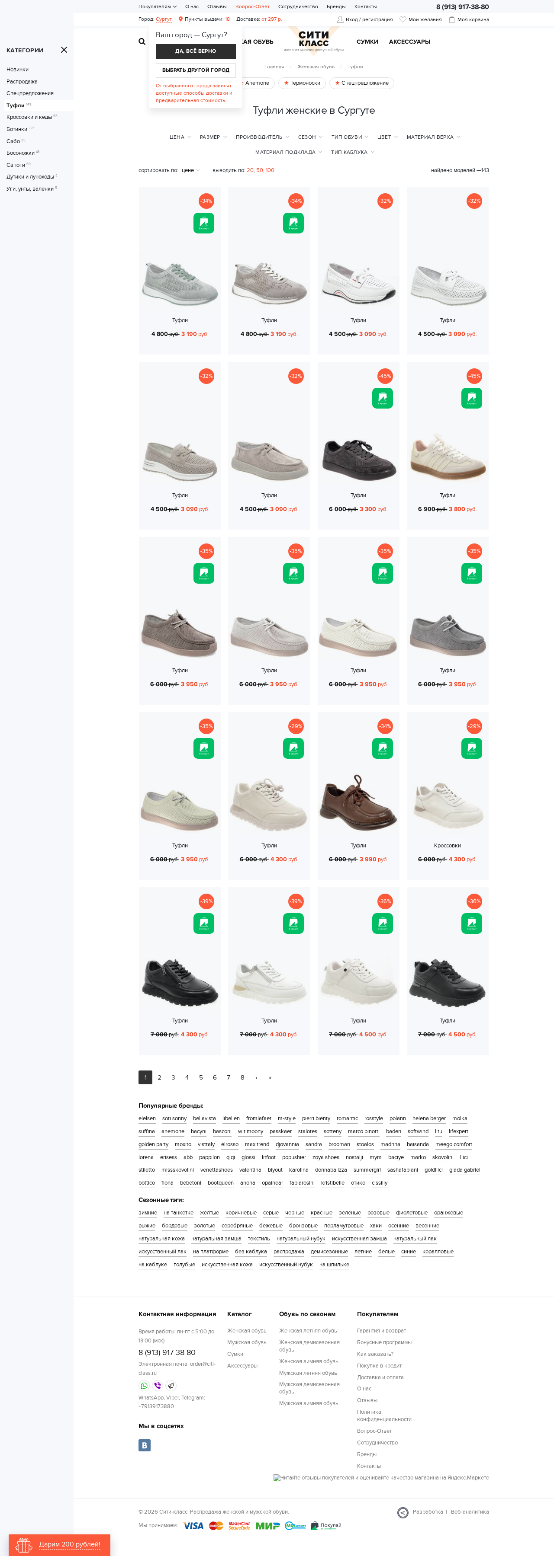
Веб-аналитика (470, 1511)
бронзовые (303, 1225)
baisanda (418, 1144)
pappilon (209, 1157)
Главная (274, 67)
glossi (248, 1157)
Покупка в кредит (379, 1365)
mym (376, 1157)
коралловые (438, 1251)
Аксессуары (409, 42)
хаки (376, 1225)
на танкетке (178, 1212)
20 (250, 170)
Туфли (19, 105)
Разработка (428, 1511)
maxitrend (257, 1144)
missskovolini (177, 1169)
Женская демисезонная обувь (309, 1346)
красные (321, 1212)
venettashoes (216, 1169)
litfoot (269, 1157)
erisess (168, 1157)
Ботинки (20, 129)
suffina (146, 1131)
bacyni (198, 1131)
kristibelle (333, 1182)
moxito (183, 1144)
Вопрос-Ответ (252, 6)
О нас (192, 6)
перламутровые (344, 1225)
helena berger (429, 1118)
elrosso (229, 1144)
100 (270, 170)
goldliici (434, 1169)
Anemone (256, 83)
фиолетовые (412, 1212)
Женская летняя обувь (308, 1330)
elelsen (147, 1118)
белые (386, 1251)
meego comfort (453, 1144)
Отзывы (217, 6)
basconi (222, 1131)
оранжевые (448, 1212)
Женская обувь (316, 67)
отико (358, 1182)
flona (167, 1182)
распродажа (289, 1251)
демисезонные (329, 1251)
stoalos (365, 1144)
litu (438, 1131)
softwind (418, 1131)
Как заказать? (375, 1354)
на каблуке (152, 1264)
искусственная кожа (227, 1264)
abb (188, 1157)
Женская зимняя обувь (308, 1361)
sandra (314, 1144)
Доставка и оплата (380, 1377)
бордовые (174, 1225)
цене (188, 170)
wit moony (250, 1131)
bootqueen (221, 1182)
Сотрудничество (298, 6)
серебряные (237, 1225)
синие (408, 1251)
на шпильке (334, 1264)
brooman (339, 1144)
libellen (231, 1118)
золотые (204, 1225)
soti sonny (174, 1118)
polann (398, 1118)
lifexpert (458, 1131)
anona (247, 1182)
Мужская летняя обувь (308, 1373)
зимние (147, 1212)
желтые (209, 1212)
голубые (184, 1264)
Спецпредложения (30, 93)
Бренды (336, 6)
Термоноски (304, 83)
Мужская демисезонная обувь (309, 1388)
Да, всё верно (195, 51)
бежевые (271, 1225)
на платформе (211, 1251)
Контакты (365, 6)
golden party (153, 1144)
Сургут (164, 19)
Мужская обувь (247, 42)
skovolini (443, 1157)
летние (363, 1251)
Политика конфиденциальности (384, 1416)
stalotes (307, 1131)
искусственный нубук (286, 1264)
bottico (146, 1182)
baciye (396, 1157)
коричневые (241, 1212)
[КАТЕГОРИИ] (64, 50)
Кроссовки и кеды (32, 117)
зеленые (350, 1212)
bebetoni (190, 1182)
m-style (287, 1118)
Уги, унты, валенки (31, 189)
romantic (347, 1118)
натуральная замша (216, 1238)
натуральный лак (415, 1238)
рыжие (146, 1225)
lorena (146, 1157)
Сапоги (18, 165)
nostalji (354, 1157)
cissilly (379, 1182)
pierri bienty (316, 1118)
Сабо (16, 141)
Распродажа (22, 82)
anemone (172, 1131)
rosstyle (373, 1118)
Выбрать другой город (196, 70)
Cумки (367, 42)
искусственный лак (162, 1251)
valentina (250, 1169)
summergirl (367, 1169)
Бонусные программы (384, 1342)
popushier (294, 1157)
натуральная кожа (161, 1238)
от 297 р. (259, 19)
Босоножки (22, 153)
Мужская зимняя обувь (308, 1403)
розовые (378, 1212)
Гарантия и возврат (381, 1330)
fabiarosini (302, 1182)
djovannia (287, 1144)
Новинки (17, 70)
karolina (299, 1169)
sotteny (332, 1131)
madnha (390, 1144)
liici (464, 1157)
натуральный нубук (301, 1238)
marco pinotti (364, 1131)
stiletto (146, 1169)
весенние (427, 1225)
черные (294, 1212)
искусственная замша (359, 1238)
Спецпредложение (364, 83)
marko (418, 1157)
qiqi (230, 1157)
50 (259, 170)
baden (393, 1131)
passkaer (281, 1131)
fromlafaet (258, 1118)
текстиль (259, 1238)
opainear (272, 1182)
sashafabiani (402, 1169)
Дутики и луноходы (31, 177)
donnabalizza (331, 1169)
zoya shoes (325, 1157)
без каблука (251, 1251)
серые (271, 1212)
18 (207, 19)
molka (459, 1118)
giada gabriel (464, 1169)
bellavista (204, 1118)
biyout (275, 1169)
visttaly (206, 1144)
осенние (398, 1225)
